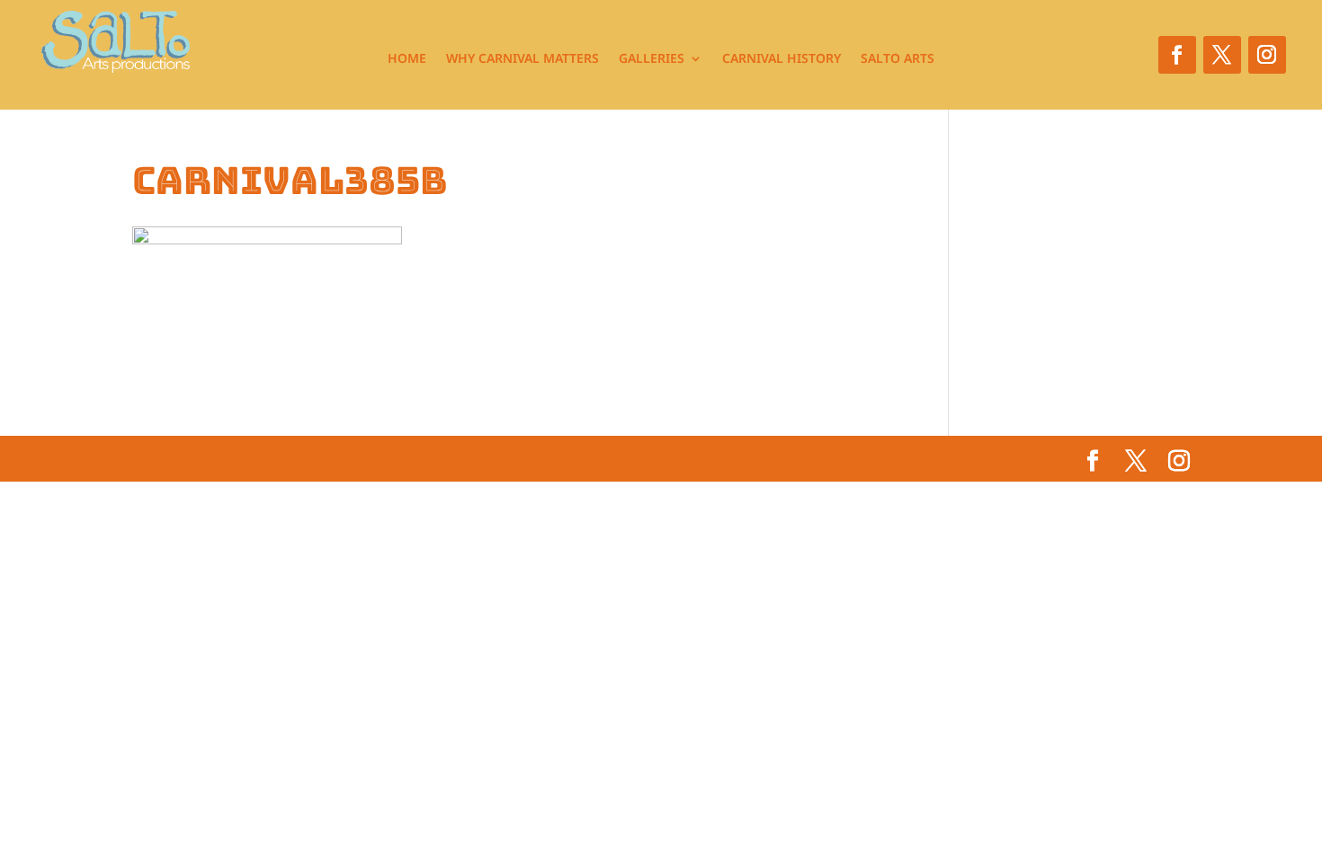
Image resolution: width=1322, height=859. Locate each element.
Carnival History (781, 59)
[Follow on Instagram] (1267, 55)
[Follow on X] (1222, 55)
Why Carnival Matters (522, 59)
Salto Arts (897, 59)
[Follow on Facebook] (1177, 55)
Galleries (651, 59)
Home (407, 59)
